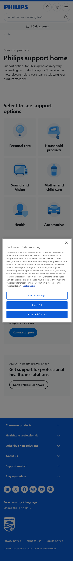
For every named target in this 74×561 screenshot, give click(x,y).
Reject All (36, 305)
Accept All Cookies (35, 314)
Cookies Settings (35, 295)
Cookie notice (56, 286)
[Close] (64, 243)
